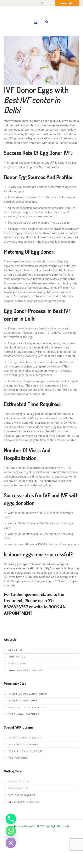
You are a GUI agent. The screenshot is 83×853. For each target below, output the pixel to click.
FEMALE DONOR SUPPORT (25, 751)
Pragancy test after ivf (26, 707)
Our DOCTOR (17, 663)
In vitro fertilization (25, 738)
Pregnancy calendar (24, 714)
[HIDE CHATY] (11, 843)
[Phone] (11, 819)
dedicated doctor (21, 795)
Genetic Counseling (23, 744)
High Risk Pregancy (23, 700)
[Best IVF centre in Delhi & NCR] (41, 16)
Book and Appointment (25, 670)
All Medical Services (24, 802)
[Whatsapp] (11, 831)
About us (15, 650)
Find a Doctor (19, 781)
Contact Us (16, 657)
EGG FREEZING (18, 758)
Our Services (18, 788)
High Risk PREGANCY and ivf (28, 694)
